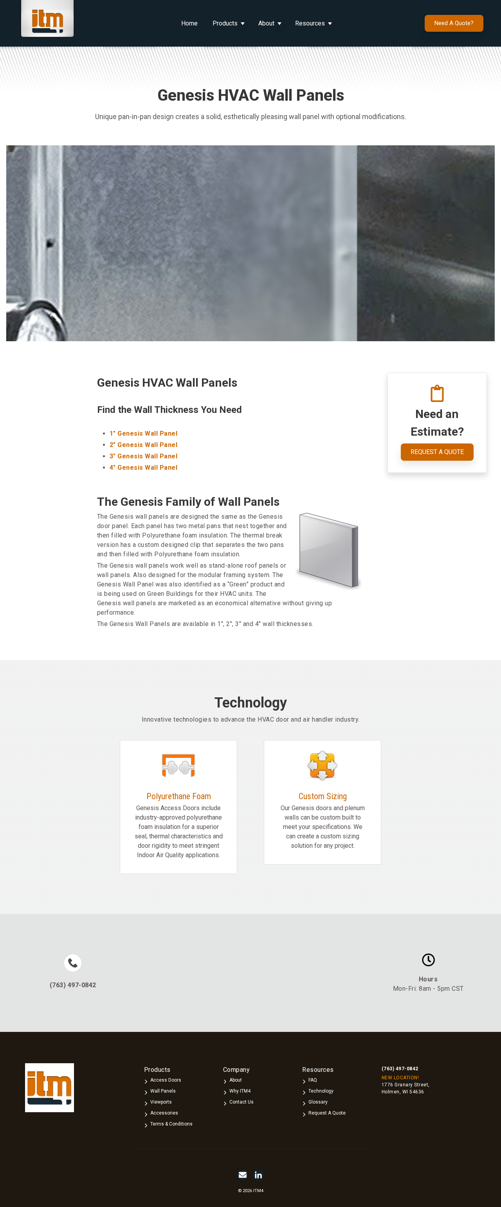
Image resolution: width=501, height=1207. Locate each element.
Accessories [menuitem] (164, 1113)
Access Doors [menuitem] (165, 1080)
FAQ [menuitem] (312, 1080)
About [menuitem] (235, 1080)
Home (189, 23)
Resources (310, 23)
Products (225, 23)
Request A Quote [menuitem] (327, 1113)
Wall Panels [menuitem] (163, 1091)
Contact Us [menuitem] (241, 1102)
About (266, 23)
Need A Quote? (454, 23)
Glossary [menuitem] (318, 1102)
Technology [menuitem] (320, 1091)
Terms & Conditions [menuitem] (171, 1124)
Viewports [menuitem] (161, 1102)
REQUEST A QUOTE (437, 452)
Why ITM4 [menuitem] (239, 1091)
